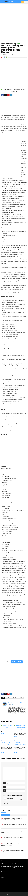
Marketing (3, 43)
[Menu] (1, 1)
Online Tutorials (12, 702)
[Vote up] (6, 57)
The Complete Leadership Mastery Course (14, 850)
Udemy (18, 43)
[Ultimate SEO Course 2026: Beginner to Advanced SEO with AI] (20, 741)
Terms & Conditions (6, 885)
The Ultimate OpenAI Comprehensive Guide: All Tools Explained (20, 733)
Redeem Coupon (16, 661)
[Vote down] (4, 57)
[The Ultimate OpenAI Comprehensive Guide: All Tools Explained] (20, 725)
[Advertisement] (14, 19)
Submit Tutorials (22, 2)
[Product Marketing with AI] (7, 725)
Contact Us (3, 871)
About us (3, 880)
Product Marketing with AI (7, 730)
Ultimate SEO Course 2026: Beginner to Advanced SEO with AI (19, 749)
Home (2, 40)
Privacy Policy (4, 883)
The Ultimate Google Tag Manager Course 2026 (6, 749)
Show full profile (21, 702)
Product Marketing (9, 43)
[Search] (18, 1)
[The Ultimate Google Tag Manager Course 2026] (7, 741)
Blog (3, 882)
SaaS (15, 43)
